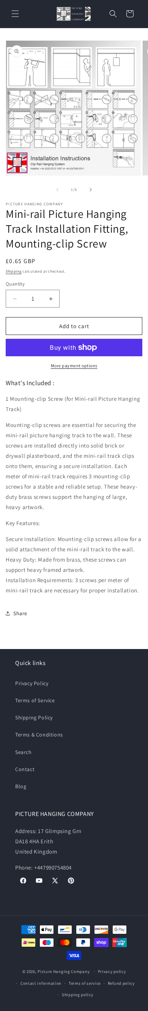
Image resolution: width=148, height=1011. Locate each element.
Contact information (40, 983)
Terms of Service (35, 700)
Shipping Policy (34, 717)
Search (23, 752)
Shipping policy (77, 994)
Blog (20, 786)
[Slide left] (57, 189)
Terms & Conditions (39, 734)
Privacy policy (112, 971)
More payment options (74, 365)
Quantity (15, 284)
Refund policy (121, 983)
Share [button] (20, 613)
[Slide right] (90, 189)
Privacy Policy (31, 683)
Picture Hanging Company (64, 971)
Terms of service (85, 983)
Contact (25, 769)
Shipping (14, 271)
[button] (15, 13)
